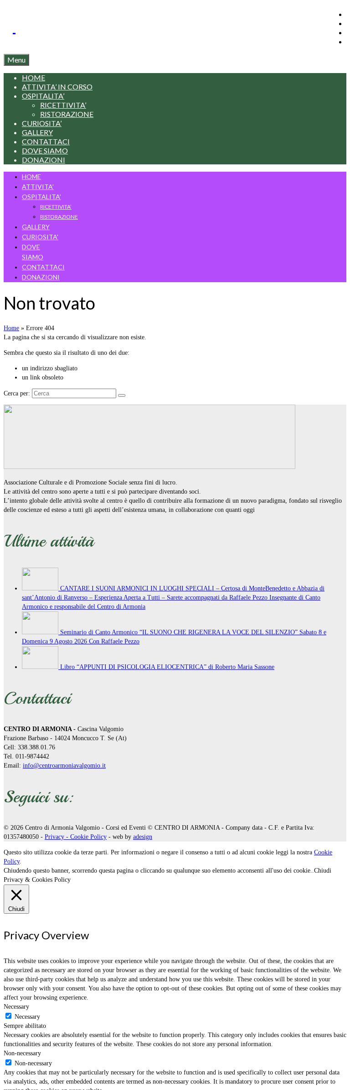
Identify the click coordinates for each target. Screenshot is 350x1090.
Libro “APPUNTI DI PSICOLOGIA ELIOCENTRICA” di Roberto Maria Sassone (167, 666)
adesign (142, 836)
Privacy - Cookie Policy (76, 836)
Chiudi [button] (322, 870)
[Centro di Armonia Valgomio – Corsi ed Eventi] (179, 26)
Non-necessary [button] (22, 1053)
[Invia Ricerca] (121, 395)
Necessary (27, 1016)
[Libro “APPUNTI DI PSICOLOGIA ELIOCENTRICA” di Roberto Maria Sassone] (41, 666)
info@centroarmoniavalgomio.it (64, 765)
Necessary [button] (16, 1006)
